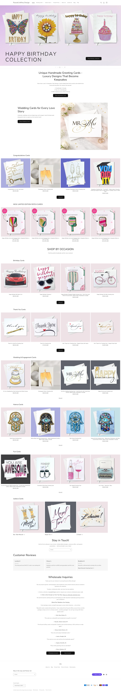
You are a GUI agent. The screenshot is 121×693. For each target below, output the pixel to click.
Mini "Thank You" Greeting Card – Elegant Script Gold (105, 343)
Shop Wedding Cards (25, 121)
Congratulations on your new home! (15, 189)
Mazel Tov (48, 534)
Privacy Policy (57, 667)
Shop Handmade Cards (60, 95)
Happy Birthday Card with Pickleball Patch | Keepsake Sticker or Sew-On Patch (15, 239)
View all (60, 197)
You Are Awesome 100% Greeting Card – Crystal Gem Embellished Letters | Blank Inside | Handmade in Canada (15, 486)
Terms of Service (64, 667)
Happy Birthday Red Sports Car (15, 294)
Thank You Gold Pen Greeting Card (15, 343)
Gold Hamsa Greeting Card (15, 438)
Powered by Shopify (28, 690)
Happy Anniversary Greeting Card (105, 391)
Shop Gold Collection (94, 58)
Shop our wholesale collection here (71, 595)
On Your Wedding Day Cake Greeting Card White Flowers (15, 391)
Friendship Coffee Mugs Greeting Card (45, 485)
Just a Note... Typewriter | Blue (105, 485)
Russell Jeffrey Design (20, 690)
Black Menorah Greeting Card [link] (85, 568)
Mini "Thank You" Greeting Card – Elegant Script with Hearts (75, 343)
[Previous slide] (55, 67)
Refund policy (72, 667)
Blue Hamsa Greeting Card (75, 438)
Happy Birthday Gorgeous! (45, 294)
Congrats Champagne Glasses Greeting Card (75, 189)
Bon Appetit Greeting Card (75, 485)
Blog (52, 667)
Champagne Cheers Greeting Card (45, 189)
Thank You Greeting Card (45, 343)
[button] (39, 2)
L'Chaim (79, 534)
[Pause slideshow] (65, 67)
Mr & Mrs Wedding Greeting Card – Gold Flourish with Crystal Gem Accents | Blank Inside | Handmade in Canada (75, 392)
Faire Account (67, 653)
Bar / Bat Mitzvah (18, 534)
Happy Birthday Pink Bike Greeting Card (105, 294)
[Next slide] (62, 67)
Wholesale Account (53, 653)
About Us (48, 667)
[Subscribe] (70, 549)
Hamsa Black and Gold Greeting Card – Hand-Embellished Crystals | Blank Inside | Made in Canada (45, 439)
